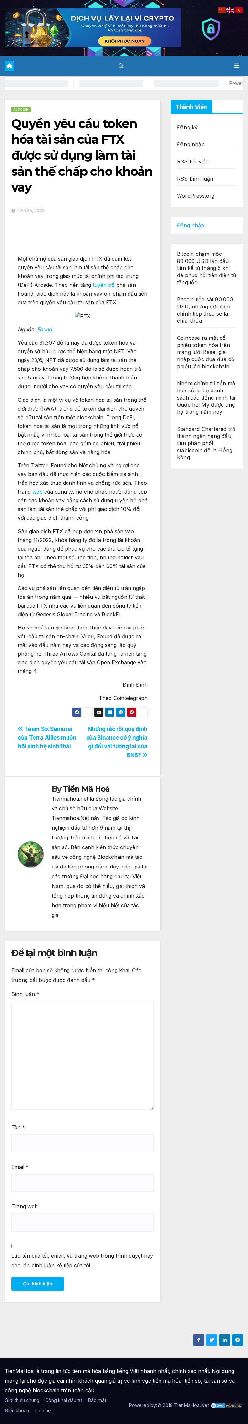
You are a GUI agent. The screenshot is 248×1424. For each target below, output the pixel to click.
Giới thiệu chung (22, 1400)
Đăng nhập (191, 144)
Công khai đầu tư (63, 1400)
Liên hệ (43, 1410)
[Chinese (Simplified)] (222, 9)
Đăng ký (187, 127)
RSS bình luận (195, 178)
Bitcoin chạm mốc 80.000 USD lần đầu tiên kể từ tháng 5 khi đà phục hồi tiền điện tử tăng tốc (206, 268)
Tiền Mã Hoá (86, 789)
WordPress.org (196, 195)
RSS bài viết (192, 161)
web (37, 491)
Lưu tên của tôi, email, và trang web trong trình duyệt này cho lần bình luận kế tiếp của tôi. (82, 1260)
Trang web (24, 1206)
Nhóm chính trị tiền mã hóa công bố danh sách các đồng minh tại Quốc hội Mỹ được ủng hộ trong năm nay (206, 397)
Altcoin (21, 109)
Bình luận (25, 994)
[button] (121, 66)
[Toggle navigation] (236, 65)
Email (20, 1167)
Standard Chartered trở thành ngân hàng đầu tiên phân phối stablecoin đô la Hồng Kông (206, 443)
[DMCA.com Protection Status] (226, 1405)
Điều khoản (17, 1410)
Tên (18, 1127)
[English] (230, 9)
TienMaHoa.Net (191, 1405)
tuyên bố (104, 285)
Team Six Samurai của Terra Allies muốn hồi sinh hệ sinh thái (47, 737)
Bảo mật (97, 1400)
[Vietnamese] (239, 9)
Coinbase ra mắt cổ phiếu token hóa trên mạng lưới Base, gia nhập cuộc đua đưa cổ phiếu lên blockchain (205, 352)
